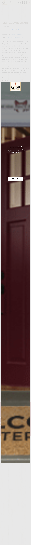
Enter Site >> (15, 178)
